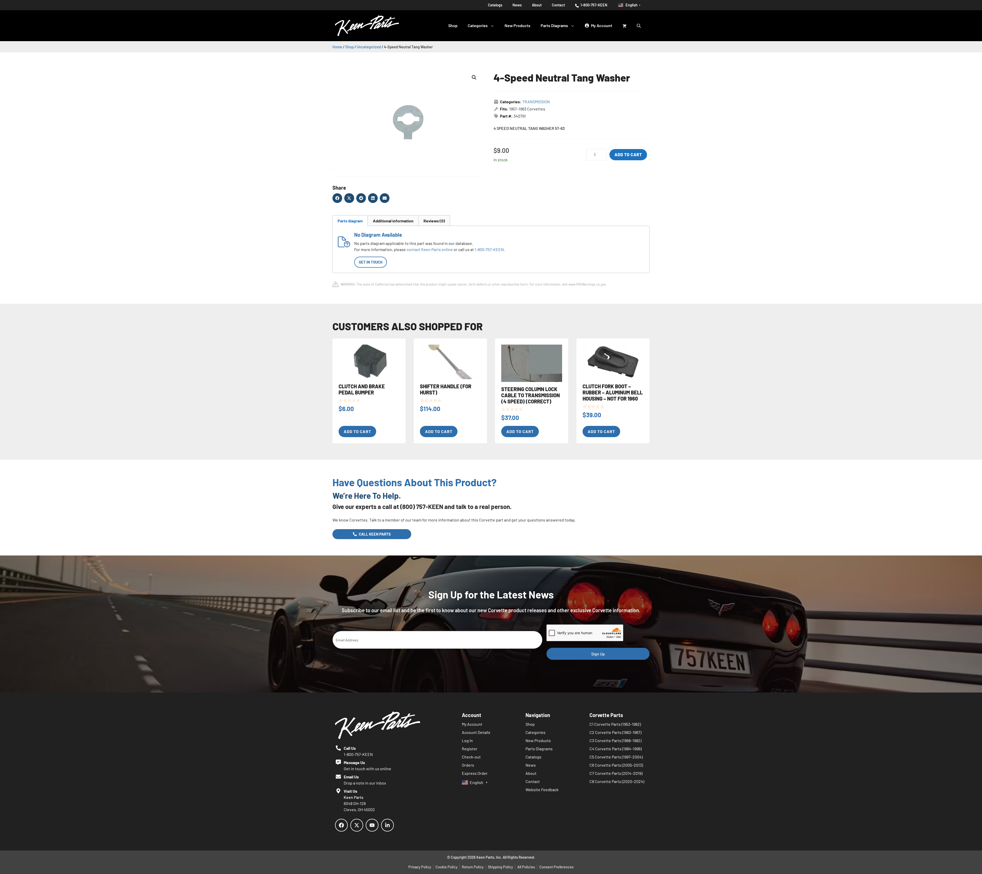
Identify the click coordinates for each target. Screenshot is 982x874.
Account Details (476, 732)
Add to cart (628, 154)
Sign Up (598, 653)
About (537, 5)
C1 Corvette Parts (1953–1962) (615, 724)
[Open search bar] (639, 25)
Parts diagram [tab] (350, 220)
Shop (452, 25)
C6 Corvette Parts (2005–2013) (616, 765)
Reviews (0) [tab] (434, 220)
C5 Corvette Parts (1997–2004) (616, 756)
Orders (468, 765)
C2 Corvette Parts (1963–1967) (615, 732)
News (517, 5)
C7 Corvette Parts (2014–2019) (615, 773)
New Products (517, 25)
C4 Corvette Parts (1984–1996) (615, 748)
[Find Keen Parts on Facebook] (341, 825)
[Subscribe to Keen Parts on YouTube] (372, 825)
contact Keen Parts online (430, 249)
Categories (478, 25)
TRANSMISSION (536, 101)
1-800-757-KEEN (593, 5)
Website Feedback (542, 789)
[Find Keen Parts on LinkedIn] (387, 825)
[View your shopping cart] (624, 25)
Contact (558, 5)
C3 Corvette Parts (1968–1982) (615, 740)
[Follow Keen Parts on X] (356, 825)
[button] (474, 77)
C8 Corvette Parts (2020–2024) (616, 781)
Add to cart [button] (357, 431)
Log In (467, 740)
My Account (472, 724)
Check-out (471, 756)
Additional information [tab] (393, 220)
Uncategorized (369, 46)
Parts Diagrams (554, 25)
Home (337, 46)
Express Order (475, 773)
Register (469, 748)
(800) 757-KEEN (421, 506)
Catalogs (495, 5)
